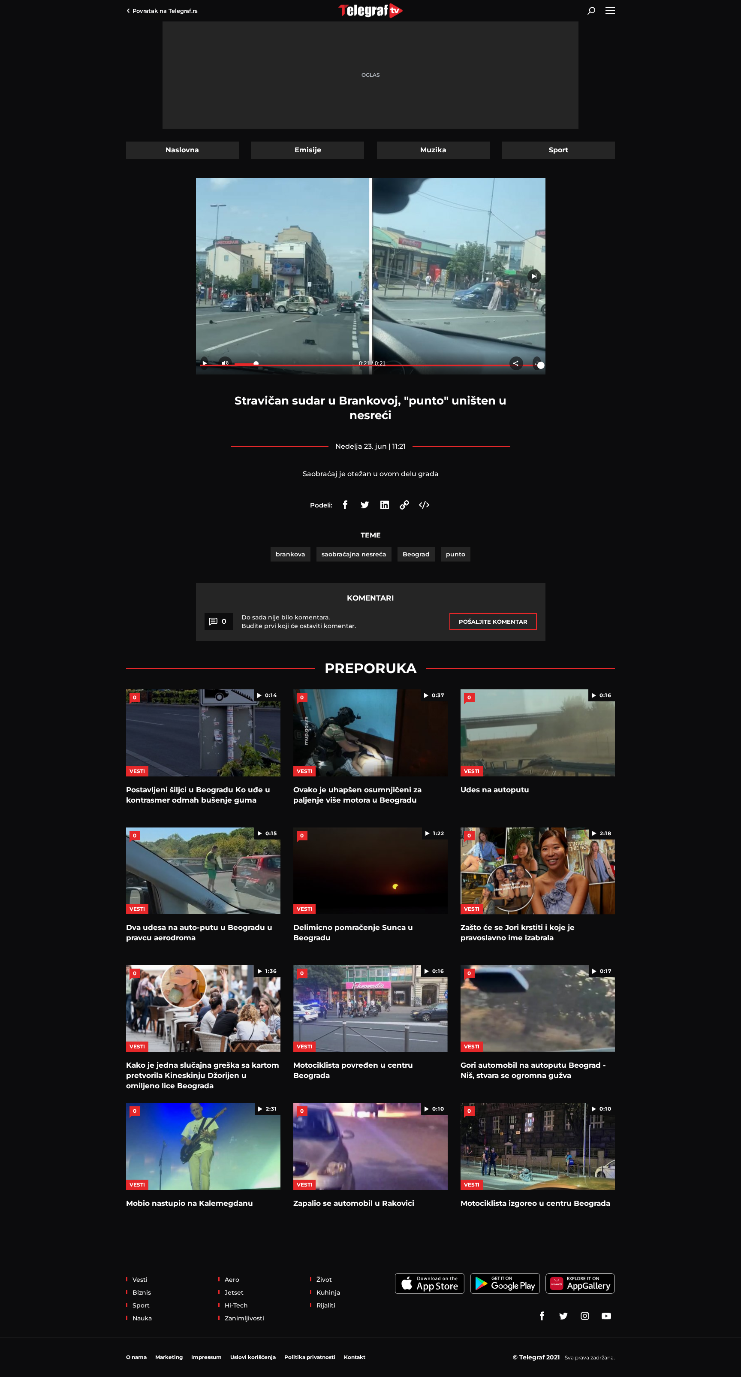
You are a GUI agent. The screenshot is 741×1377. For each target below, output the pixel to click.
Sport (558, 150)
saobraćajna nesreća (354, 554)
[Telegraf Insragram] (584, 1316)
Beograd (416, 554)
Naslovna (182, 150)
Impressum (206, 1357)
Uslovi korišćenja (253, 1357)
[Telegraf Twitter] (563, 1316)
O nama (136, 1357)
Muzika (433, 150)
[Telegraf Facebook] (542, 1316)
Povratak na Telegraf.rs (165, 10)
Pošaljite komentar (493, 621)
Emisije (308, 150)
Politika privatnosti (309, 1357)
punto (455, 554)
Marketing (169, 1357)
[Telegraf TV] (606, 1316)
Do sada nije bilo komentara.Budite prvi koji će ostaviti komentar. (298, 621)
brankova (290, 554)
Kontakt (354, 1357)
